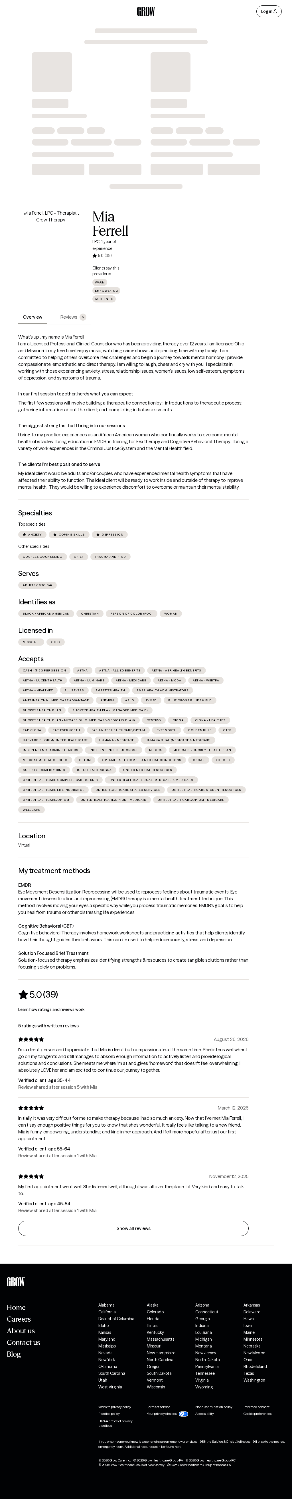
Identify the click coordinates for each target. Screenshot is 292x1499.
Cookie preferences (257, 1413)
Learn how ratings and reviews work (51, 1009)
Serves (28, 573)
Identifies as (36, 602)
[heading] (38, 994)
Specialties (35, 513)
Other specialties (33, 546)
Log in (266, 11)
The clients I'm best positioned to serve (59, 464)
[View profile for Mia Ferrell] (50, 242)
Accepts (31, 659)
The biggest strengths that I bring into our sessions (71, 425)
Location (31, 836)
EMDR (24, 885)
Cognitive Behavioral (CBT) (46, 926)
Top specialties (31, 524)
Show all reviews (134, 1228)
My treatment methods (54, 870)
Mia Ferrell (110, 224)
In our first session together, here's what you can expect (75, 394)
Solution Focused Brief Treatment (53, 953)
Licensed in (35, 630)
